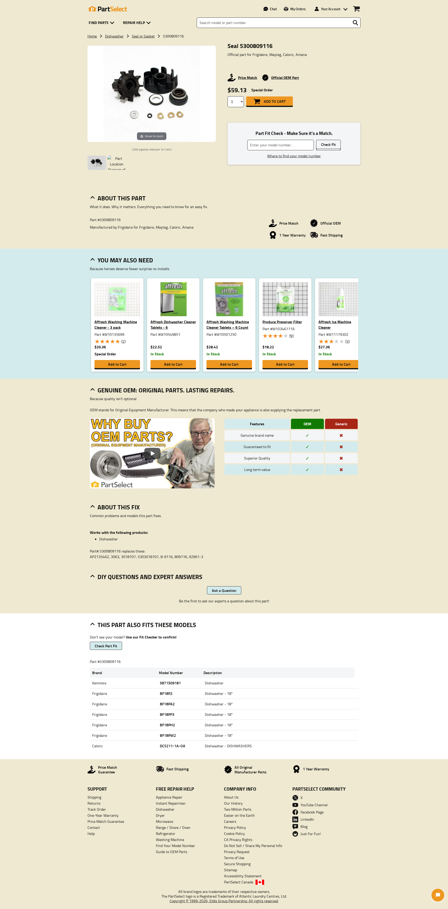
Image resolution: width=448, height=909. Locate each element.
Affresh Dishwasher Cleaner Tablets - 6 (173, 324)
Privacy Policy (235, 827)
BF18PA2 (167, 704)
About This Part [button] (122, 198)
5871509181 (170, 683)
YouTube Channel (314, 804)
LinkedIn (307, 819)
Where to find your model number (294, 155)
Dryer (160, 815)
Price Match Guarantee (106, 821)
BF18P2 (166, 693)
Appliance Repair (169, 797)
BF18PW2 (168, 735)
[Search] (355, 22)
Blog (304, 826)
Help (91, 833)
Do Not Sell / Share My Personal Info (253, 845)
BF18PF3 (167, 714)
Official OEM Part (285, 77)
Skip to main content (224, 28)
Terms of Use (234, 857)
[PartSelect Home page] (107, 9)
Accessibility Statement (243, 875)
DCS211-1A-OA (172, 745)
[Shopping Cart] (356, 8)
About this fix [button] (119, 507)
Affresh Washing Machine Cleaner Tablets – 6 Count (227, 324)
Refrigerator (165, 833)
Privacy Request (237, 851)
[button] (102, 22)
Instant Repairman (171, 803)
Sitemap (230, 869)
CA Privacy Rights (238, 839)
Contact (94, 827)
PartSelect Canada (238, 882)
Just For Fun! (311, 833)
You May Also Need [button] (125, 260)
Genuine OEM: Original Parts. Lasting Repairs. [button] (166, 390)
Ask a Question (224, 590)
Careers (230, 821)
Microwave (164, 821)
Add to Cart (275, 101)
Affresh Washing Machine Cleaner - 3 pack (115, 324)
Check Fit (328, 144)
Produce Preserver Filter (282, 321)
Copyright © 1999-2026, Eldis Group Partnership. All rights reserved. (224, 900)
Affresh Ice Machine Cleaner (334, 324)
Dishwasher (114, 36)
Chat (273, 8)
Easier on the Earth (239, 815)
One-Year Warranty (103, 815)
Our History (233, 803)
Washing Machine (170, 839)
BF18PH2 (167, 724)
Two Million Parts (237, 809)
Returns (94, 803)
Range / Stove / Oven (173, 827)
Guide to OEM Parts (171, 851)
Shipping (94, 797)
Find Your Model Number (175, 845)
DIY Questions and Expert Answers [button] (150, 576)
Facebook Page (312, 812)
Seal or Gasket (143, 36)
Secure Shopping (237, 863)
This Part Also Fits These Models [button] (147, 624)
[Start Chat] (437, 895)
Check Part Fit (106, 645)
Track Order (97, 809)
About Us (231, 797)
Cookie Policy (234, 833)
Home (92, 36)
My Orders (298, 8)
